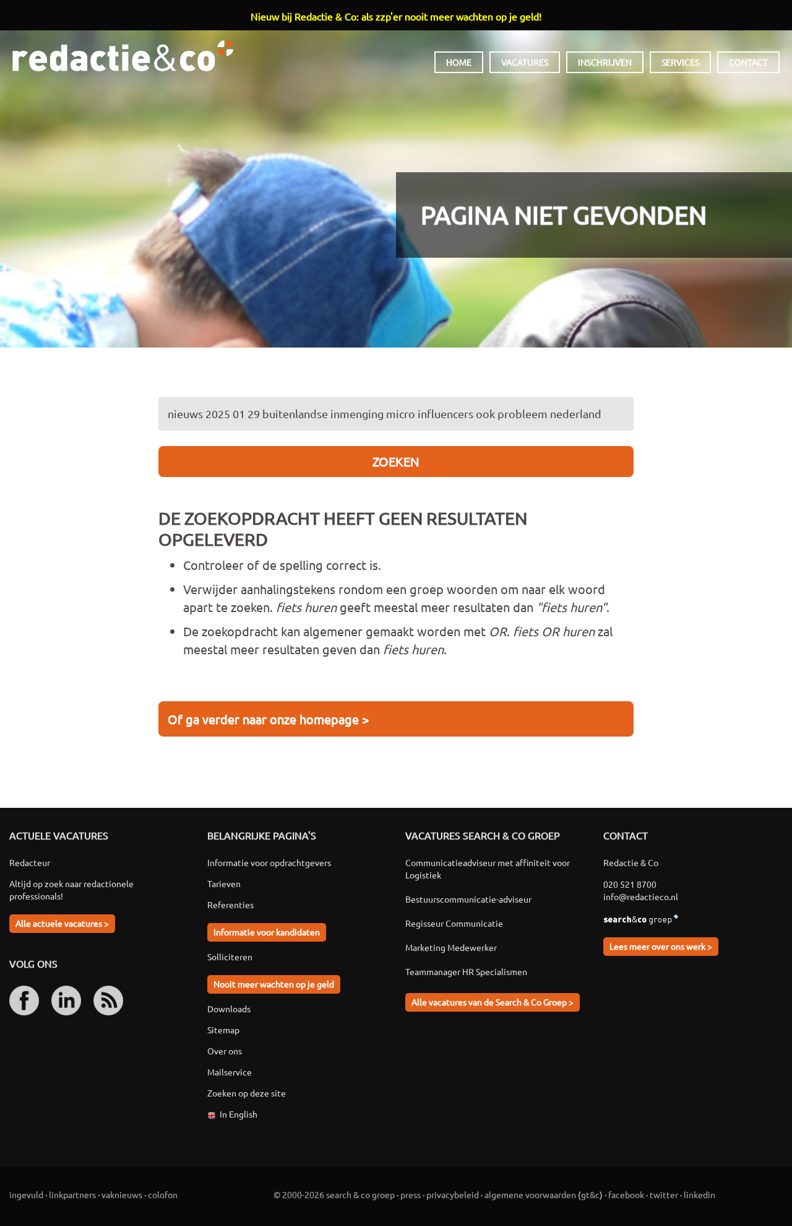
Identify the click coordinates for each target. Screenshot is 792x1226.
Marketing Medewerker (451, 947)
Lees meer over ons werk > (660, 946)
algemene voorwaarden (530, 1194)
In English (238, 1113)
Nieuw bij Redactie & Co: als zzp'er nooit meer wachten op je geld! (396, 16)
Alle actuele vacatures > (62, 923)
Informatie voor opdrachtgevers (269, 862)
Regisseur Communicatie (454, 923)
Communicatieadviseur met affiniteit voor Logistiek (487, 868)
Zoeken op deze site (246, 1092)
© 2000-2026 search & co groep (334, 1194)
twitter (664, 1194)
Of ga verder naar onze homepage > (268, 719)
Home (458, 62)
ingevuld (26, 1194)
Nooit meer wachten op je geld (273, 983)
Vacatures (524, 62)
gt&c (590, 1194)
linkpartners (72, 1194)
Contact (748, 62)
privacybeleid (452, 1194)
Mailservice (229, 1071)
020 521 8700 (629, 884)
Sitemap (223, 1029)
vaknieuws (121, 1194)
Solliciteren (229, 956)
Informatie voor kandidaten (266, 931)
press (410, 1194)
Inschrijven (605, 62)
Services (680, 62)
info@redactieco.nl (640, 896)
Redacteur (29, 862)
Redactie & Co (122, 55)
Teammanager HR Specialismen (466, 971)
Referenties (230, 904)
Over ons (224, 1050)
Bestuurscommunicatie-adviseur (468, 898)
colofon (163, 1194)
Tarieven (224, 883)
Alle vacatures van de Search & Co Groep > (492, 1001)
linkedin (699, 1194)
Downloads (229, 1008)
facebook (626, 1194)
